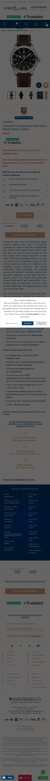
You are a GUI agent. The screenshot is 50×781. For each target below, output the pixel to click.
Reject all (41, 323)
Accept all (27, 323)
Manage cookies (11, 323)
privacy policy (33, 314)
